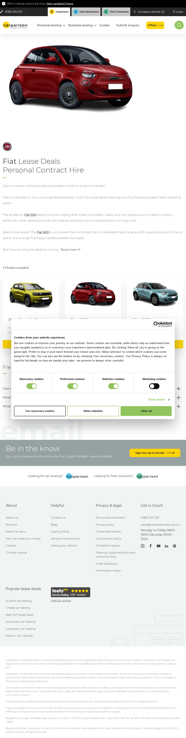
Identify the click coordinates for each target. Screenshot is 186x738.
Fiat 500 (30, 215)
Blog (54, 524)
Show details (156, 399)
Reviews (11, 524)
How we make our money (23, 538)
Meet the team (16, 531)
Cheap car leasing (18, 607)
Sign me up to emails (150, 453)
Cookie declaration (108, 531)
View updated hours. (59, 3)
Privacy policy (105, 524)
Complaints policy (108, 545)
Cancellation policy (108, 538)
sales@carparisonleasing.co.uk (160, 524)
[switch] (72, 386)
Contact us (58, 517)
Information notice (108, 570)
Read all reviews (61, 600)
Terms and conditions (110, 517)
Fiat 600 (43, 232)
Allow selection (93, 410)
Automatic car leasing (20, 621)
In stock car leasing (18, 601)
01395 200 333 (13, 11)
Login (179, 11)
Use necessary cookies (39, 410)
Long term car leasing (20, 628)
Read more (69, 249)
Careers (11, 545)
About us (12, 517)
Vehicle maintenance (65, 538)
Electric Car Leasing (19, 635)
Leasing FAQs (60, 531)
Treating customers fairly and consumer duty (115, 554)
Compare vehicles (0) (151, 11)
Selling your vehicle (64, 545)
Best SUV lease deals (20, 614)
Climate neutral (16, 552)
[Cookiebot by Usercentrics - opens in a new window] (156, 324)
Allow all (146, 410)
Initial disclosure (106, 563)
